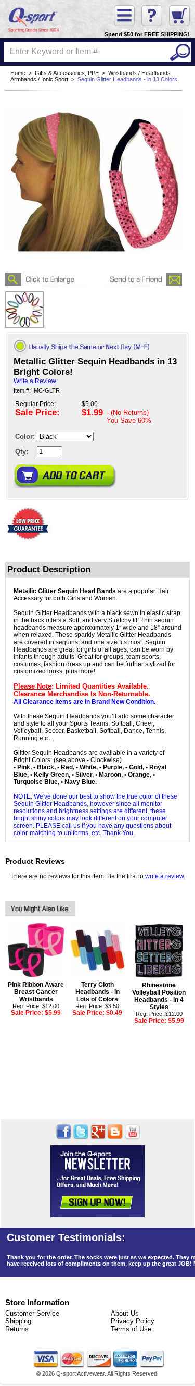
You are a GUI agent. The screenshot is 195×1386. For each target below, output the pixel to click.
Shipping (18, 1321)
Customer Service (32, 1313)
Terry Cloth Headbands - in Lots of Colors (97, 992)
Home (17, 73)
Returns (17, 1329)
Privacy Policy (132, 1321)
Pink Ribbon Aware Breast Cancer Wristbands (36, 992)
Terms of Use (131, 1329)
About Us (125, 1313)
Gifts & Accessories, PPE (67, 73)
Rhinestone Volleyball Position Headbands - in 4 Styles (159, 996)
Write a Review (35, 381)
